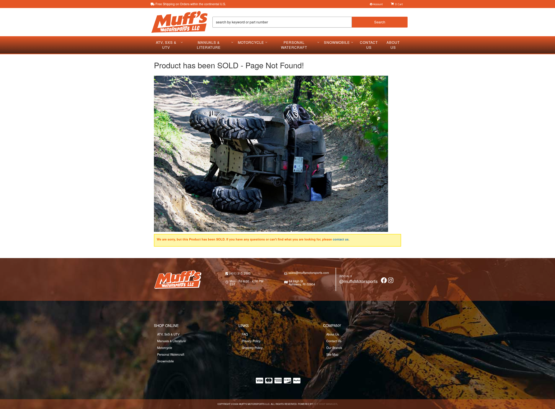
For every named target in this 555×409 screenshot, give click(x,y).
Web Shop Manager (325, 404)
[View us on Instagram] (390, 281)
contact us (341, 239)
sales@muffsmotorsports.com (308, 272)
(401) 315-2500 (240, 273)
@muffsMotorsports (358, 281)
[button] (310, 22)
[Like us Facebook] (384, 281)
